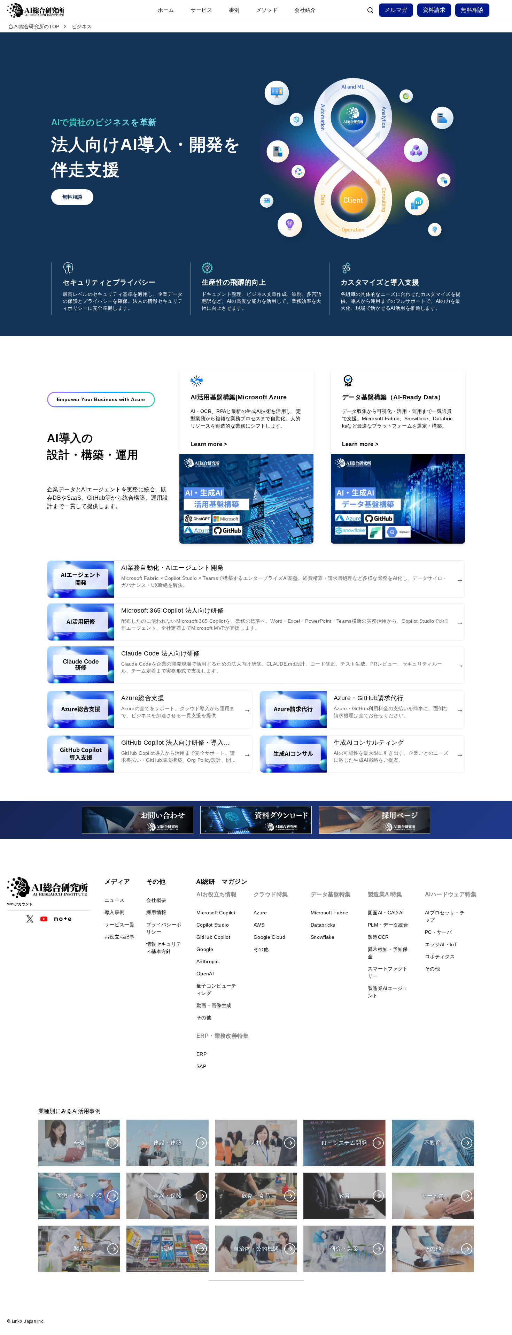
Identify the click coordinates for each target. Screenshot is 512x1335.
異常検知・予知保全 (388, 952)
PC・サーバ (438, 932)
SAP (201, 1066)
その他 (203, 1017)
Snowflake (322, 937)
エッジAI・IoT (441, 944)
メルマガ (396, 10)
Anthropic (207, 961)
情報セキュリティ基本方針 (163, 947)
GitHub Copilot (213, 937)
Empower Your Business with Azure (101, 399)
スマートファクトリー (388, 972)
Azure (260, 912)
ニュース (114, 900)
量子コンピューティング (216, 989)
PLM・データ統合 (388, 925)
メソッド (267, 10)
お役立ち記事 (119, 936)
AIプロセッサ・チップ (445, 916)
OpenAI (205, 973)
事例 (234, 10)
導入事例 (114, 912)
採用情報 (156, 912)
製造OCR (378, 937)
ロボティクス (440, 956)
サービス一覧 (119, 924)
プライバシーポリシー (163, 928)
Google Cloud (269, 937)
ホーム (166, 10)
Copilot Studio (212, 925)
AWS (259, 925)
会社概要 (156, 900)
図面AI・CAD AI (386, 912)
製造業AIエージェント (388, 991)
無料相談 (472, 10)
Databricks (323, 925)
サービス (201, 10)
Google (204, 949)
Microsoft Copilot (215, 912)
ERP (201, 1054)
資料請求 (434, 10)
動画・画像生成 (213, 1005)
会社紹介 (305, 10)
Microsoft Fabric (329, 912)
